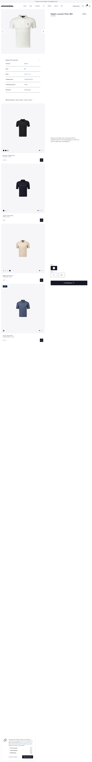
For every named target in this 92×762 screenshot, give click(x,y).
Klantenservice (76, 6)
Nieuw (25, 6)
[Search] (83, 6)
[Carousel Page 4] (42, 210)
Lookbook (37, 6)
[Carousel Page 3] (42, 150)
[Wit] (10, 150)
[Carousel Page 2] (40, 150)
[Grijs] (6, 210)
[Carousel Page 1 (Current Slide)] (39, 150)
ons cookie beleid (26, 742)
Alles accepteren (28, 757)
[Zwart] (4, 150)
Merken (49, 6)
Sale (44, 6)
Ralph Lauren (27, 74)
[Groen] (8, 150)
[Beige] (8, 210)
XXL (61, 275)
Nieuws (56, 6)
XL (54, 275)
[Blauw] (6, 150)
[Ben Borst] (7, 6)
